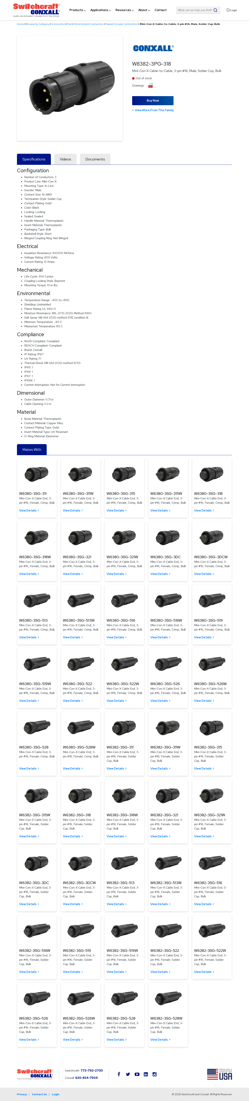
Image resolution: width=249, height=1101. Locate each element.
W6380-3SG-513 (33, 620)
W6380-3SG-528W (79, 747)
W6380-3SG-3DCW (211, 557)
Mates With (31, 449)
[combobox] (198, 10)
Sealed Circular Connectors (121, 24)
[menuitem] (76, 10)
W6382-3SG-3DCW (79, 882)
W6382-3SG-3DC (34, 882)
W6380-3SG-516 (121, 620)
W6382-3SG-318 (77, 815)
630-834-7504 (86, 1078)
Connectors (58, 24)
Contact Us (39, 1094)
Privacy (22, 1094)
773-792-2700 (92, 1070)
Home (20, 24)
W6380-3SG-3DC (165, 557)
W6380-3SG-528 (33, 747)
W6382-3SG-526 (33, 1018)
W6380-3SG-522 (77, 683)
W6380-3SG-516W (166, 620)
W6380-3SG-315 (121, 493)
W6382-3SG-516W (34, 950)
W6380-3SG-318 (208, 493)
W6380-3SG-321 (77, 557)
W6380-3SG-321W (122, 557)
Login (55, 1094)
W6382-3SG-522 (164, 950)
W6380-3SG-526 (165, 683)
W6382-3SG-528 (121, 1018)
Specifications (33, 159)
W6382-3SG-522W (210, 950)
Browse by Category (37, 24)
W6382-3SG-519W (122, 950)
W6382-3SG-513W (166, 882)
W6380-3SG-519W (35, 683)
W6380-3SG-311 (32, 493)
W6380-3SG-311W (78, 493)
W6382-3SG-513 (121, 882)
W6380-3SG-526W (210, 683)
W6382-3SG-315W (34, 815)
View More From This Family (154, 110)
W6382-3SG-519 (77, 950)
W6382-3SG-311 (120, 747)
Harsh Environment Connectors (85, 24)
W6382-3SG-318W (122, 815)
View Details (28, 510)
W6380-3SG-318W (35, 557)
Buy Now (153, 100)
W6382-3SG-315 (208, 747)
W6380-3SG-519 (208, 620)
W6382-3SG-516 (208, 882)
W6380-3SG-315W (166, 493)
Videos (65, 159)
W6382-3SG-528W (166, 1018)
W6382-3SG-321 (164, 815)
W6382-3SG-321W (209, 815)
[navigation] (118, 10)
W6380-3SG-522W (123, 683)
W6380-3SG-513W (79, 620)
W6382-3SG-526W (79, 1018)
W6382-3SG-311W (165, 747)
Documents (95, 159)
